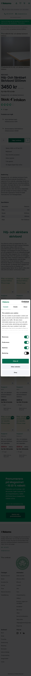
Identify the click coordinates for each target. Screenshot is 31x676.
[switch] (26, 342)
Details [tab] (15, 307)
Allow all (15, 361)
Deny (15, 372)
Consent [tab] (5, 307)
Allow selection (15, 366)
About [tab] (25, 307)
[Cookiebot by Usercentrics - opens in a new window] (22, 302)
